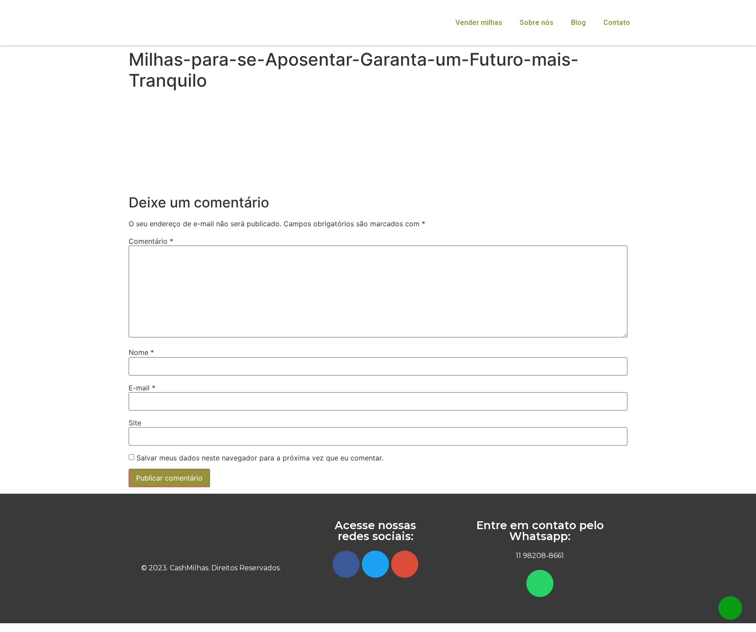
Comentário (151, 241)
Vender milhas (478, 22)
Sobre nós (536, 22)
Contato (616, 22)
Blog (578, 22)
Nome (141, 352)
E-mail (142, 387)
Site (135, 422)
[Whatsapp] (539, 583)
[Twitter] (375, 564)
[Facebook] (346, 564)
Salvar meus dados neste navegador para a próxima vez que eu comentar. (259, 457)
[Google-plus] (404, 564)
